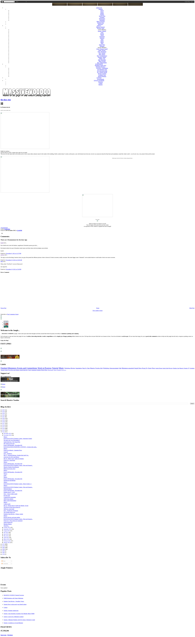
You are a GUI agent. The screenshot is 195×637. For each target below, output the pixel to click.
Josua (102, 39)
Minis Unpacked (101, 21)
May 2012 (6, 535)
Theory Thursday (57, 370)
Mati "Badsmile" (102, 60)
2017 (3, 423)
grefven (2, 255)
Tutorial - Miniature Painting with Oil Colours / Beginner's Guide (19, 619)
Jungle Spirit (166, 368)
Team (29, 370)
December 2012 (8, 433)
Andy (102, 32)
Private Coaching (102, 73)
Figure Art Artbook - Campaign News (13, 450)
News (153, 368)
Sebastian (102, 46)
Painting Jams (100, 23)
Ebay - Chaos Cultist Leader (10, 494)
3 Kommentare (4, 227)
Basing (102, 13)
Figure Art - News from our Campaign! (13, 520)
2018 (3, 421)
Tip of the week (12, 370)
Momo (102, 42)
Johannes (102, 38)
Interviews (100, 24)
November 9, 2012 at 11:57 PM (13, 253)
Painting (102, 14)
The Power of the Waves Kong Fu (12, 507)
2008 (3, 549)
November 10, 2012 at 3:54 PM (13, 269)
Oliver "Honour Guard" (102, 49)
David (102, 35)
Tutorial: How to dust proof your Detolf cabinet (15, 604)
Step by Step (86, 368)
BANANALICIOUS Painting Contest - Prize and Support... (18, 465)
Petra (102, 43)
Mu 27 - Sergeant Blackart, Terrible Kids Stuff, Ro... (16, 455)
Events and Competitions (27, 368)
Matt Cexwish (102, 61)
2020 (3, 418)
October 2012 (7, 527)
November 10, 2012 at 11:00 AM (14, 260)
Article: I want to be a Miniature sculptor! (14, 616)
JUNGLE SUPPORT (99, 80)
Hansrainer (102, 36)
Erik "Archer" (102, 53)
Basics (102, 12)
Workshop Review (69, 368)
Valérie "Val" (102, 58)
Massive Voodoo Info (96, 368)
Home (97, 308)
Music (61, 368)
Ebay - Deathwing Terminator (11, 510)
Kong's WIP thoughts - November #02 (13, 478)
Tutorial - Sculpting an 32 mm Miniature (13, 623)
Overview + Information (102, 68)
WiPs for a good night (9, 509)
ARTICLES (99, 7)
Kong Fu (144, 368)
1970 (3, 554)
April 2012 (6, 537)
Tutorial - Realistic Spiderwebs (11, 610)
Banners (101, 84)
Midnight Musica (8, 489)
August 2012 (7, 530)
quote (5, 475)
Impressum (3, 635)
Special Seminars (102, 76)
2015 (3, 426)
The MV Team (100, 28)
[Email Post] (2, 233)
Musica (18, 370)
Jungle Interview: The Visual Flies (12, 442)
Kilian (102, 40)
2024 (3, 411)
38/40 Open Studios (8, 499)
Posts (4, 561)
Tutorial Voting (4, 370)
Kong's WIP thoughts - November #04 (13, 463)
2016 (3, 425)
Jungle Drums (159, 368)
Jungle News (138, 368)
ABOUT (99, 25)
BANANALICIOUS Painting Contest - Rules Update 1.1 (18, 483)
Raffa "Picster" (102, 50)
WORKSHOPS (99, 64)
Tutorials (100, 9)
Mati (2, 261)
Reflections (63, 370)
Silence (5, 482)
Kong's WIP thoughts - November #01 (13, 490)
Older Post (191, 308)
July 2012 (6, 532)
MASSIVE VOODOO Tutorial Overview (14, 595)
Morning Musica (8, 524)
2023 (3, 413)
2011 (3, 544)
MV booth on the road (9, 443)
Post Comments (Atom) (13, 314)
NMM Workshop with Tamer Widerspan (13, 598)
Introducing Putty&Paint (9, 480)
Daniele (102, 34)
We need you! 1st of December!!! (12, 440)
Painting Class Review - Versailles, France (14, 601)
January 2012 (7, 542)
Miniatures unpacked (128, 368)
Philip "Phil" (102, 45)
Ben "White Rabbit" (102, 62)
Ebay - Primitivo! (8, 453)
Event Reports (100, 79)
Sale (120, 368)
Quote (150, 368)
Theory (102, 10)
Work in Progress (44, 368)
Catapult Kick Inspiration (10, 497)
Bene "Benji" (102, 54)
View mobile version (98, 310)
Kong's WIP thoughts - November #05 (13, 445)
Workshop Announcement (110, 368)
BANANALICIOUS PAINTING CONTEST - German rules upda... (20, 447)
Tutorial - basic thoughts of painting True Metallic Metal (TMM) (19, 613)
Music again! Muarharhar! (10, 500)
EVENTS (99, 77)
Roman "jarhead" (102, 31)
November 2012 (8, 435)
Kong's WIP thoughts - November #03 (13, 472)
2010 (3, 546)
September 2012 (8, 529)
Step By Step (102, 16)
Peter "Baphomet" (102, 51)
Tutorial (55, 368)
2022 (3, 415)
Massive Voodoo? (100, 27)
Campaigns (33, 370)
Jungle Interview (24, 370)
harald (2, 242)
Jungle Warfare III (8, 522)
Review (171, 368)
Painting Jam (176, 368)
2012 (3, 431)
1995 (3, 552)
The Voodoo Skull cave (9, 512)
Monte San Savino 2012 (9, 468)
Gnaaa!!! (6, 452)
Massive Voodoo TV (184, 368)
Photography (102, 18)
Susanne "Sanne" (102, 57)
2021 (3, 416)
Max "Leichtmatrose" (102, 55)
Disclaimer (10, 635)
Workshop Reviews (100, 66)
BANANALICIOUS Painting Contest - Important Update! (18, 438)
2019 (3, 420)
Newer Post (3, 308)
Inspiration (102, 20)
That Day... (6, 525)
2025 (3, 410)
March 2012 (7, 539)
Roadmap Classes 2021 (100, 65)
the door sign (6, 100)
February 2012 (7, 540)
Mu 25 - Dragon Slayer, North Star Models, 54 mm (16, 505)
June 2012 (6, 534)
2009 (3, 547)
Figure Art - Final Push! (9, 460)
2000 (3, 551)
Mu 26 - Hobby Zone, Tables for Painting (14, 458)
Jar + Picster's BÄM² (102, 72)
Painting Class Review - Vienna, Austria (13, 514)
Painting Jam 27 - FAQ (9, 492)
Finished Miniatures (9, 368)
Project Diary (44, 370)
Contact (100, 83)
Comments (5, 563)
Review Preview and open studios (12, 517)
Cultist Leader (7, 504)
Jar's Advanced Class (102, 71)
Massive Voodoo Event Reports (11, 467)
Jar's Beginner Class (102, 69)
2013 (3, 430)
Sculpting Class (102, 75)
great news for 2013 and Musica (11, 457)
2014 (3, 428)
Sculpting (102, 17)
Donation (100, 82)
